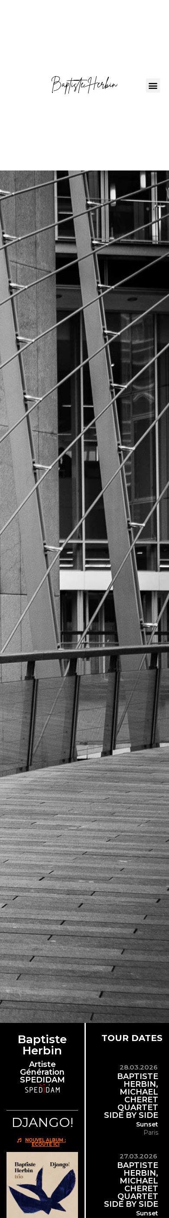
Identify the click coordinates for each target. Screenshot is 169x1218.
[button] (153, 85)
